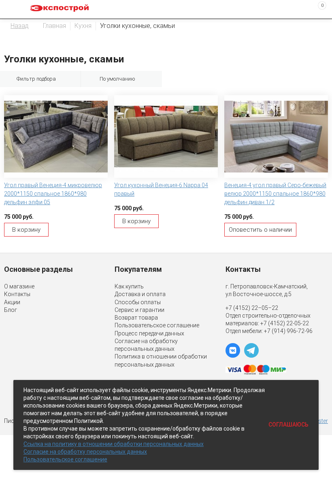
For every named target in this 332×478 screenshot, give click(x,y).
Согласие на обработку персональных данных (85, 451)
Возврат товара (136, 317)
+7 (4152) (273, 323)
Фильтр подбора (36, 79)
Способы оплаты (138, 302)
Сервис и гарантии (139, 310)
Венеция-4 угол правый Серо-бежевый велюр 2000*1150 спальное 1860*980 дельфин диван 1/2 (275, 193)
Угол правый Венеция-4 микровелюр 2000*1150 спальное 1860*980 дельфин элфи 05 (53, 193)
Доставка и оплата (140, 294)
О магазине (19, 286)
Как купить (129, 286)
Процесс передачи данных (149, 333)
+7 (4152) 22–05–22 (252, 308)
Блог (10, 310)
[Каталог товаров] (12, 9)
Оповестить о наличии (260, 229)
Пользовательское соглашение (157, 325)
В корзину (26, 229)
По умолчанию (117, 79)
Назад (20, 26)
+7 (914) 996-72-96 (288, 331)
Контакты (17, 294)
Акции (12, 302)
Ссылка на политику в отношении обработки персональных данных (113, 444)
